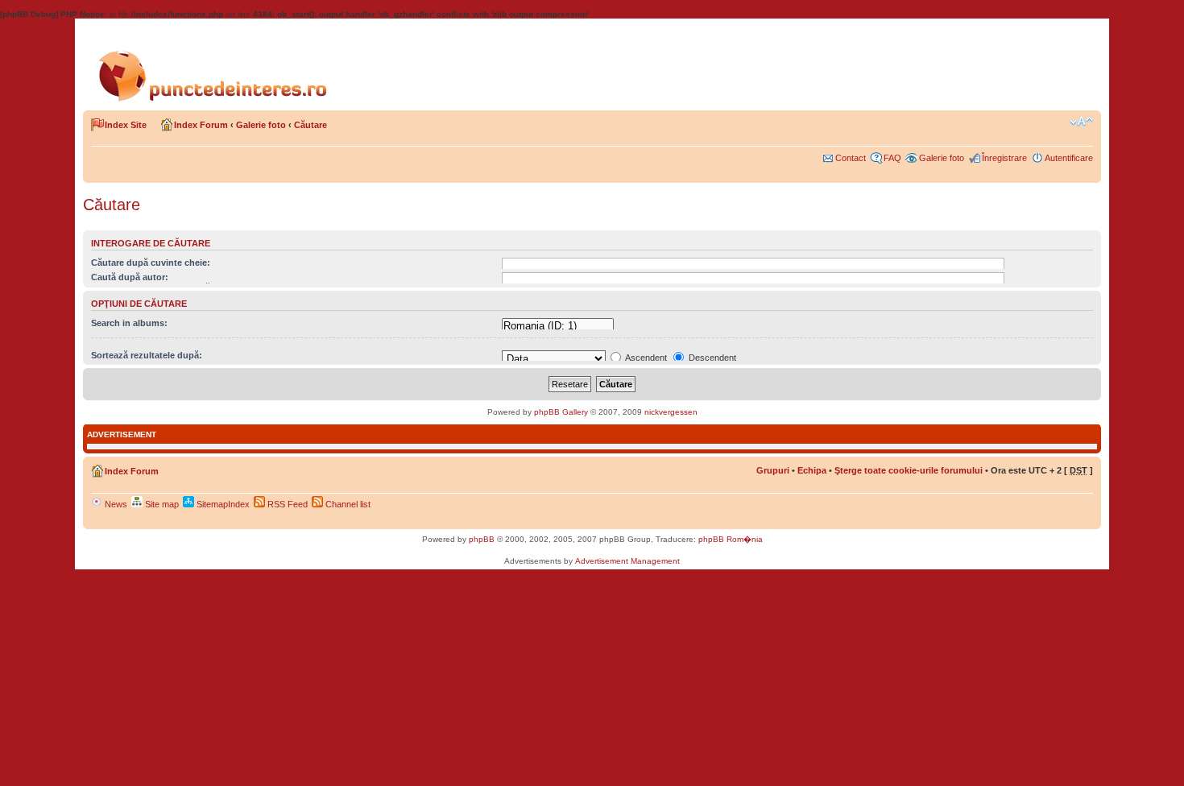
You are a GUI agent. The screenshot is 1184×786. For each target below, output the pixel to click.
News (114, 504)
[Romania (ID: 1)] (557, 326)
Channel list (347, 504)
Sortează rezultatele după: (146, 355)
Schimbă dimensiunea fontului (1081, 121)
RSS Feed (286, 504)
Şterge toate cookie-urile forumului (908, 470)
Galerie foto (261, 125)
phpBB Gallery (561, 411)
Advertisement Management (627, 560)
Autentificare (1069, 158)
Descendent (711, 357)
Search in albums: (129, 323)
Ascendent (645, 357)
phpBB (482, 539)
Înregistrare (1004, 158)
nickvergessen (671, 411)
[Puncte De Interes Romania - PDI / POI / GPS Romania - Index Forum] (217, 63)
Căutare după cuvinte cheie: (150, 262)
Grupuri (772, 470)
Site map (161, 504)
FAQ (892, 158)
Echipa (811, 470)
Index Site (126, 125)
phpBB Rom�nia (730, 539)
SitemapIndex (222, 504)
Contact (850, 158)
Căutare (310, 125)
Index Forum (201, 125)
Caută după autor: (129, 277)
